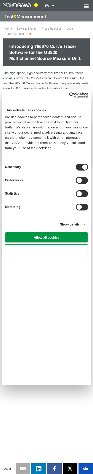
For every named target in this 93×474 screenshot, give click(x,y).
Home (8, 28)
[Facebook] (54, 468)
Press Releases (52, 28)
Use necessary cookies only (46, 250)
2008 (70, 28)
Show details (70, 224)
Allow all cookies (46, 237)
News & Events (27, 28)
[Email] (23, 468)
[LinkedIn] (38, 468)
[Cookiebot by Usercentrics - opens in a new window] (69, 95)
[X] (70, 468)
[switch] (82, 180)
